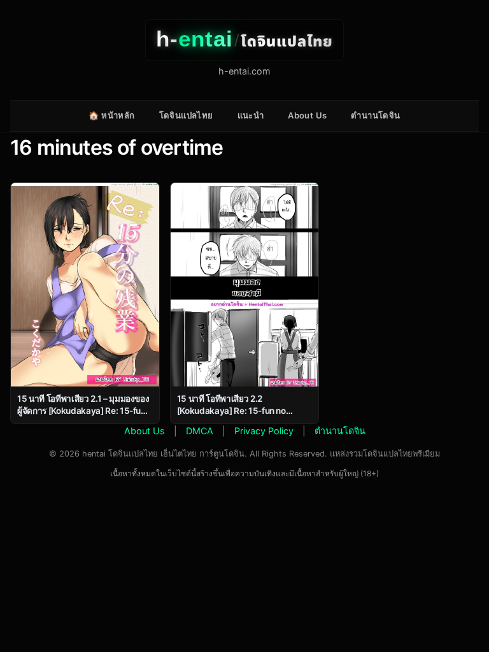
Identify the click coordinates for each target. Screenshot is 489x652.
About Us (307, 115)
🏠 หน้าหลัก (111, 115)
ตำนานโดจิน (375, 115)
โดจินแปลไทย (186, 115)
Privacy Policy (264, 430)
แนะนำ (250, 115)
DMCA (199, 430)
